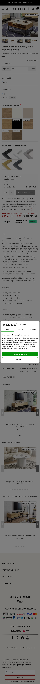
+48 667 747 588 (29, 216)
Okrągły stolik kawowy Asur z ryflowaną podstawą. (20, 482)
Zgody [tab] (7, 329)
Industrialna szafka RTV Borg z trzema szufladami (20, 425)
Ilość (5, 193)
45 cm (9, 97)
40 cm (5, 94)
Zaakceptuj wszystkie (20, 354)
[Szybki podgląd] (35, 401)
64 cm (5, 82)
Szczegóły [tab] (20, 329)
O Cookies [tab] (33, 329)
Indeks (4, 377)
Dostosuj (19, 359)
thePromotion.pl (29, 648)
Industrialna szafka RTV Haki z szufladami (20, 536)
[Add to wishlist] (35, 393)
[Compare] (35, 397)
